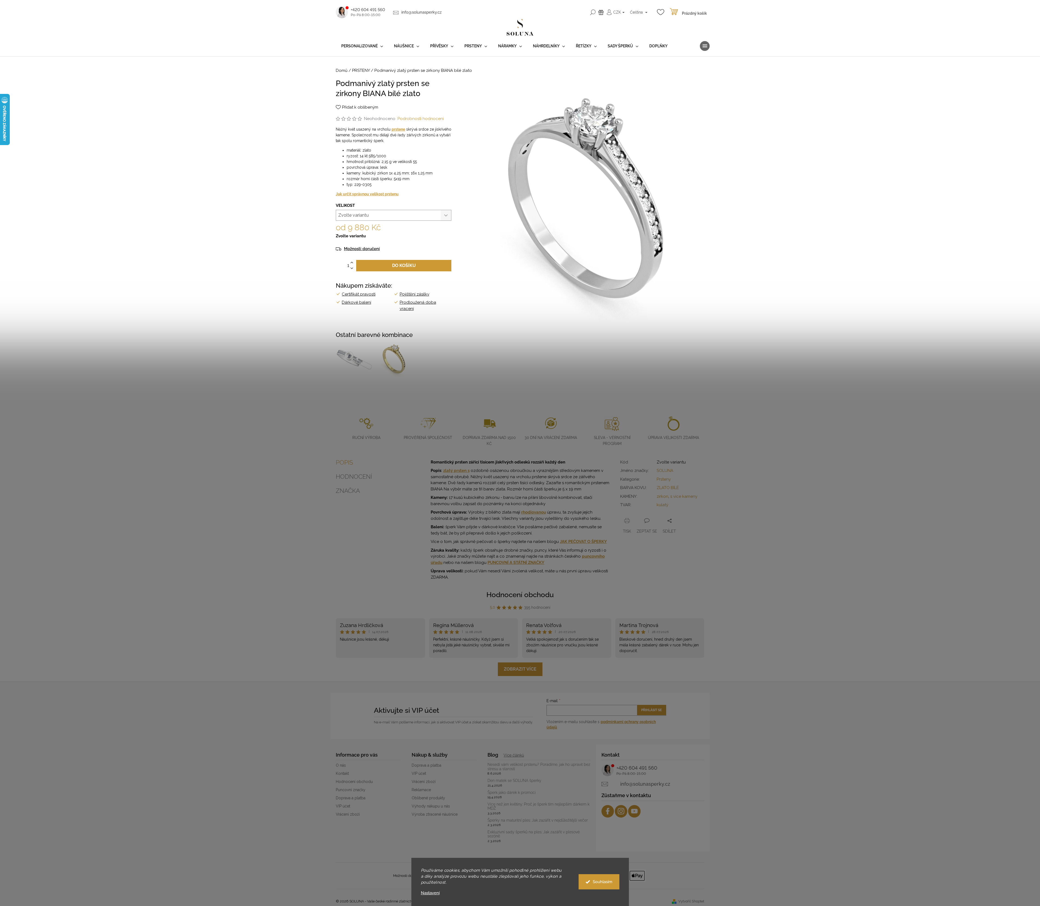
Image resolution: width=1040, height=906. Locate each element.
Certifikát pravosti (358, 294)
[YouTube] (634, 811)
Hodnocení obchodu (520, 595)
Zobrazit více (520, 669)
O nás (341, 765)
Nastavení (430, 893)
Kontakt (342, 773)
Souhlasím (602, 881)
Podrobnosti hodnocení (421, 118)
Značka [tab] (348, 490)
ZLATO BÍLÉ (668, 487)
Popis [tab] (344, 462)
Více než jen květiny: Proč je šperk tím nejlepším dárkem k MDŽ (538, 806)
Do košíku (404, 265)
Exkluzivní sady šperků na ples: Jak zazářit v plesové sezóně (534, 834)
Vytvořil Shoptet (691, 901)
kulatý (662, 504)
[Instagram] (621, 811)
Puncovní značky (350, 790)
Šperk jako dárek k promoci (512, 793)
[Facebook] (607, 811)
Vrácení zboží (348, 814)
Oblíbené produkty (428, 798)
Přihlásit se (651, 710)
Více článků (514, 755)
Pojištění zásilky (414, 294)
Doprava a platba (350, 798)
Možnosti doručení (362, 249)
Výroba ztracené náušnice (435, 814)
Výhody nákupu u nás (431, 806)
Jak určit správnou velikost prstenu (367, 194)
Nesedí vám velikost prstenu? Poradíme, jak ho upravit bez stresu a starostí (539, 767)
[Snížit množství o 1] (352, 268)
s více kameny (683, 496)
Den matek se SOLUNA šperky (514, 781)
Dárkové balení (356, 302)
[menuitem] (362, 46)
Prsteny (664, 479)
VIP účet (343, 806)
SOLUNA (665, 470)
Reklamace (421, 790)
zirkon (662, 496)
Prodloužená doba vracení (418, 305)
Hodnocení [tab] (354, 476)
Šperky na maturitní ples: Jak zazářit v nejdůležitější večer (538, 820)
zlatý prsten (455, 470)
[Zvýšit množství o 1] (352, 263)
